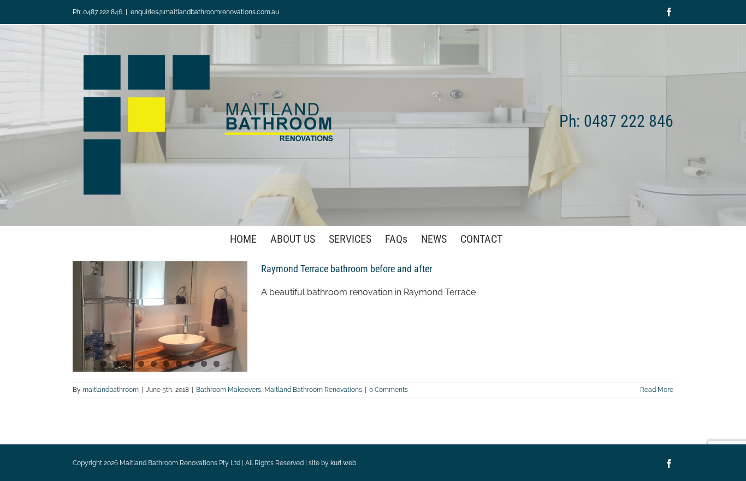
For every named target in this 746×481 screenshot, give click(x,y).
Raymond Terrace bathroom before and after (346, 268)
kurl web (343, 463)
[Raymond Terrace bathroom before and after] (160, 316)
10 (217, 364)
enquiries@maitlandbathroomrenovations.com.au (205, 12)
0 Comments (388, 390)
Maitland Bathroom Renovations (313, 390)
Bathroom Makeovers (228, 390)
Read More (656, 390)
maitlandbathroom (110, 390)
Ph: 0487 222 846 (97, 12)
